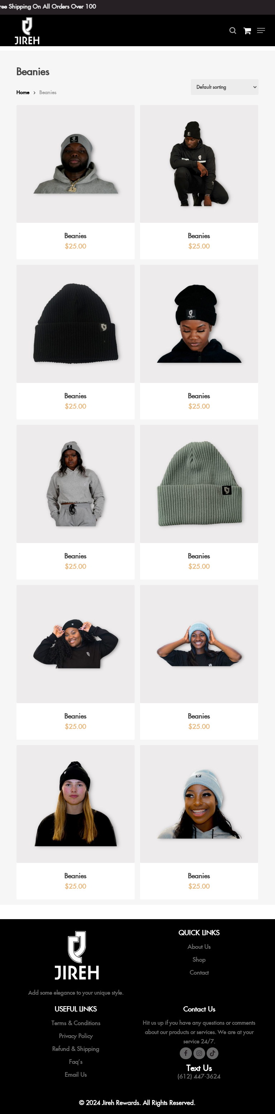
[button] (261, 30)
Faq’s (75, 1062)
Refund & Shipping (75, 1049)
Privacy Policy (76, 1036)
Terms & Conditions (76, 1023)
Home (22, 92)
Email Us (76, 1075)
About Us (199, 947)
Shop (199, 960)
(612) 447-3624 (199, 1076)
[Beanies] (75, 164)
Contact (199, 972)
